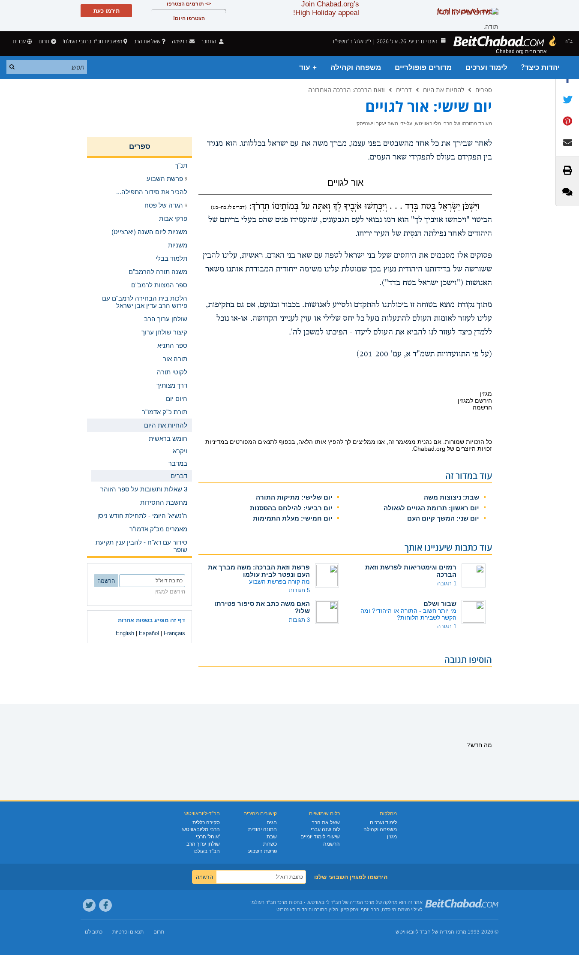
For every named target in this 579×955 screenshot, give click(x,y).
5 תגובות (299, 590)
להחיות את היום (443, 89)
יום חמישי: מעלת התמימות (293, 518)
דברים (404, 89)
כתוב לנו (93, 932)
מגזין (392, 837)
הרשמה (331, 844)
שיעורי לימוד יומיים (320, 837)
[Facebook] (105, 905)
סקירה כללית (206, 822)
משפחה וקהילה (355, 67)
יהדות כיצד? (540, 67)
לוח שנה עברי (325, 829)
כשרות (270, 844)
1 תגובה (446, 583)
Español (149, 633)
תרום (44, 41)
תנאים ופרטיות (128, 932)
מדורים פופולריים (423, 67)
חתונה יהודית (262, 829)
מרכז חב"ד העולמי (269, 902)
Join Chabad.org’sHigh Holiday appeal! (326, 8)
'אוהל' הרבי (208, 837)
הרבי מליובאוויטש (201, 829)
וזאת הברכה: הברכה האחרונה (346, 89)
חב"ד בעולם (207, 851)
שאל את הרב (147, 41)
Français (174, 633)
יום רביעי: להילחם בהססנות (291, 508)
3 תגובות (299, 620)
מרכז (461, 932)
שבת (272, 837)
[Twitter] (89, 905)
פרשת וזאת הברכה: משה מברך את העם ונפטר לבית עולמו (259, 570)
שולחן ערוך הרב (203, 844)
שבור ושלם (439, 603)
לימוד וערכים (486, 67)
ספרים (483, 89)
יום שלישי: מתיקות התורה (294, 497)
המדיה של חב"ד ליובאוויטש (425, 932)
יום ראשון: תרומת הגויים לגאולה (431, 508)
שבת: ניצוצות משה (451, 497)
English (125, 633)
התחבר (209, 41)
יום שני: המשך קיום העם (443, 518)
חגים (272, 822)
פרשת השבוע (262, 851)
